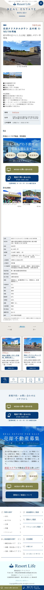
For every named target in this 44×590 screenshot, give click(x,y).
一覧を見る (22, 326)
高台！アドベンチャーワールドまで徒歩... (32, 356)
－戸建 (6, 528)
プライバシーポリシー (22, 580)
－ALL (6, 516)
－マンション (8, 532)
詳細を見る (11, 368)
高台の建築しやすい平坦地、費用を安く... (10, 356)
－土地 (6, 524)
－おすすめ (7, 520)
